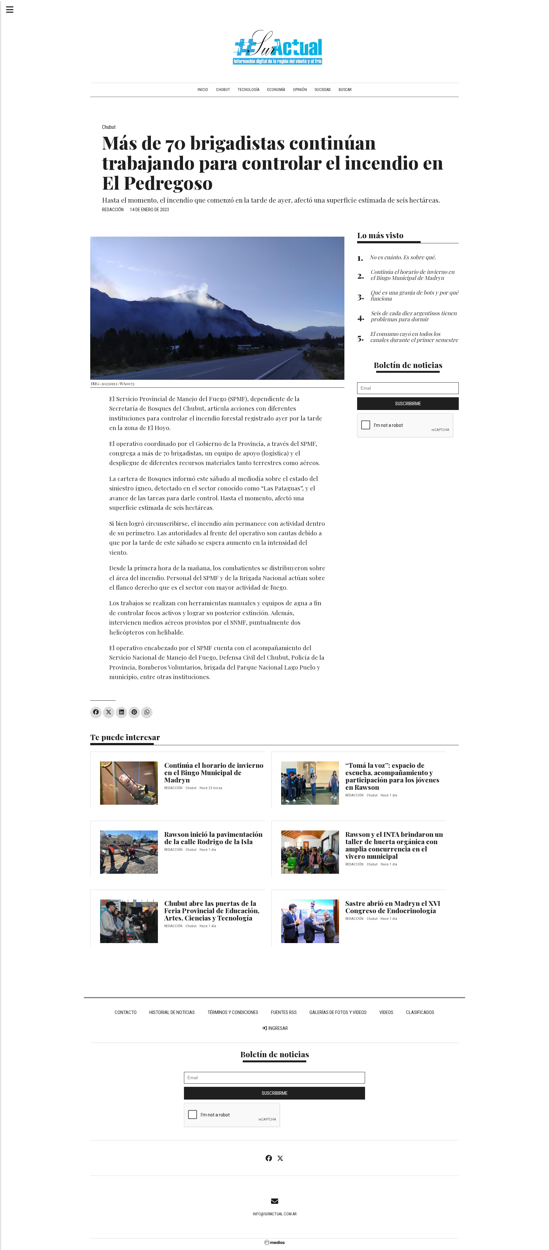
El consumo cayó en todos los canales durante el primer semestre (414, 336)
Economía (276, 89)
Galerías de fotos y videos (338, 1012)
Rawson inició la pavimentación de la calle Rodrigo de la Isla (213, 838)
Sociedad (323, 89)
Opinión (300, 89)
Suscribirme (408, 403)
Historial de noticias (172, 1012)
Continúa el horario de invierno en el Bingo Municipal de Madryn (213, 772)
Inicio (203, 89)
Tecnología (248, 89)
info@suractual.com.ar (274, 1214)
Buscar (345, 89)
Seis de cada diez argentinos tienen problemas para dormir (414, 316)
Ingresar (278, 1028)
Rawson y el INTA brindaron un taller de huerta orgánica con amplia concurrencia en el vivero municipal (394, 845)
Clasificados (420, 1012)
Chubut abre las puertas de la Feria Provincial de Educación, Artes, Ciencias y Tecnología (211, 910)
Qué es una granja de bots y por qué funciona (414, 295)
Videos (386, 1012)
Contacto (126, 1012)
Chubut (223, 89)
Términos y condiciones (232, 1012)
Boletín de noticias (408, 364)
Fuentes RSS (284, 1012)
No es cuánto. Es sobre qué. (402, 256)
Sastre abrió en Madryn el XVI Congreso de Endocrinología (392, 907)
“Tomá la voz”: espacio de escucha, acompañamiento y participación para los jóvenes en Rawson (392, 775)
